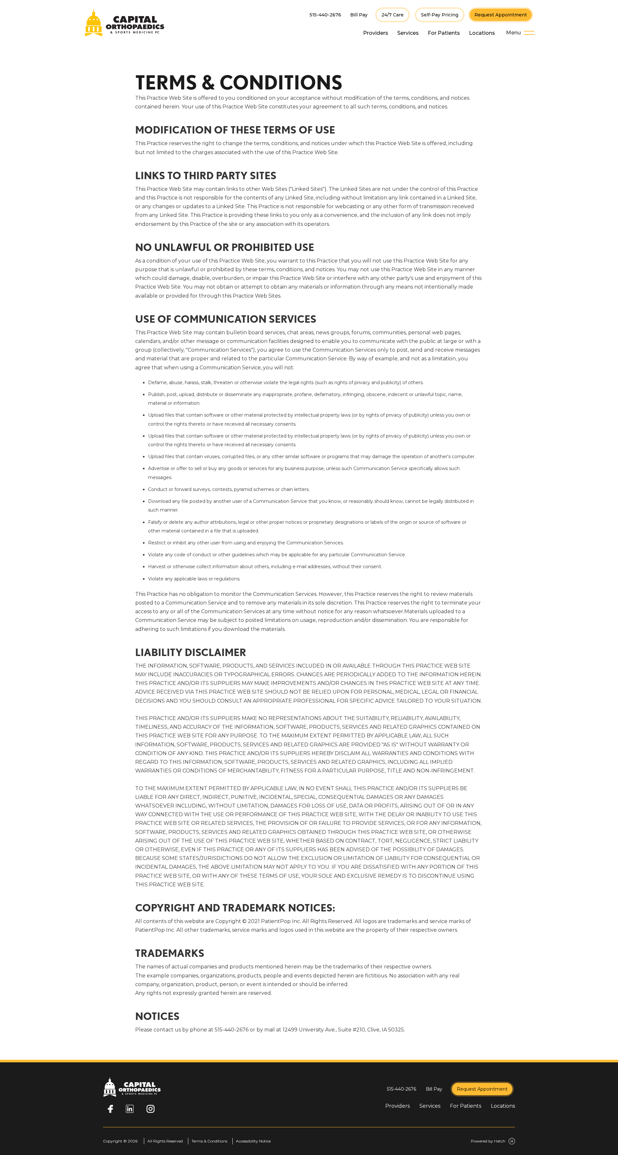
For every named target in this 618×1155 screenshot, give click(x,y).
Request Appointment (500, 15)
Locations (482, 33)
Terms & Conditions (209, 1141)
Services (408, 33)
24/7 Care (392, 15)
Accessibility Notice (253, 1141)
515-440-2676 (325, 15)
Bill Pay (359, 15)
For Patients (444, 33)
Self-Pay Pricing (439, 15)
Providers (375, 33)
